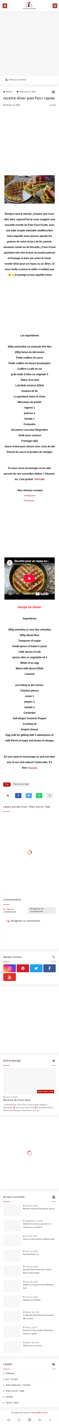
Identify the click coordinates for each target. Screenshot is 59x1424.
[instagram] (9, 968)
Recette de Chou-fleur (17, 1100)
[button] (18, 795)
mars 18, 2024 (31, 1251)
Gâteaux (10, 1373)
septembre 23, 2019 (34, 1221)
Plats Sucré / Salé (27, 92)
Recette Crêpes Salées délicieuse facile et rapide (38, 1332)
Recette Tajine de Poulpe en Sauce (39, 1209)
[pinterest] (23, 968)
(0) (54, 105)
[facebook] (49, 968)
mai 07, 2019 (31, 1327)
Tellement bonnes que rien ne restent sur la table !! (37, 1226)
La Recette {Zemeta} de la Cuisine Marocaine (38, 1317)
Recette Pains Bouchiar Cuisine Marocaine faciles (37, 1271)
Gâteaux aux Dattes (17, 80)
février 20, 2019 (32, 1342)
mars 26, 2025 (31, 1281)
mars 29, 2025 (31, 1266)
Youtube (32, 768)
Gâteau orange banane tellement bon (38, 1286)
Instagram (29, 496)
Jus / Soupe (12, 1379)
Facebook (29, 501)
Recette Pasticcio (31, 1255)
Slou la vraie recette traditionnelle (39, 1239)
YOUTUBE (39, 480)
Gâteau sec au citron (32, 1346)
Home (9, 92)
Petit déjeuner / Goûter (18, 1384)
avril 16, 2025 (11, 1097)
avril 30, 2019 (31, 1236)
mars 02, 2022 (31, 1205)
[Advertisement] (29, 43)
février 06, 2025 (32, 1312)
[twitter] (36, 968)
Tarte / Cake (12, 1402)
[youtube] (9, 977)
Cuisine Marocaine (39, 1413)
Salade (9, 1396)
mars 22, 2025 (31, 1297)
